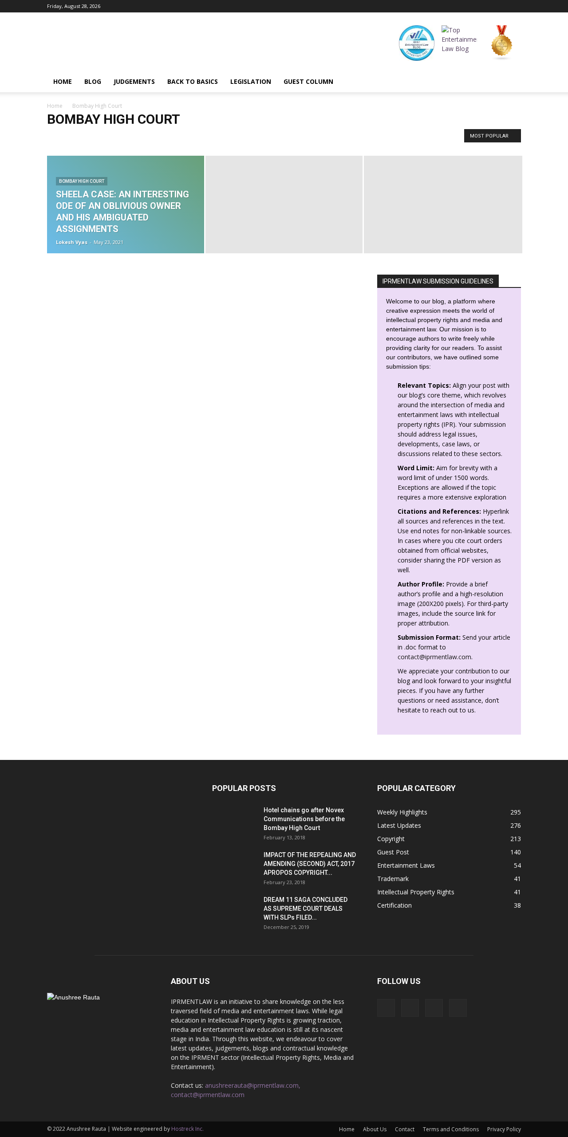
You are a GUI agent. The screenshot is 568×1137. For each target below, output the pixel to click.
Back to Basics (192, 81)
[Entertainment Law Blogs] (502, 43)
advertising (169, 137)
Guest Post (393, 852)
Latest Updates (399, 825)
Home (62, 81)
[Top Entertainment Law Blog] (459, 43)
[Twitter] (514, 6)
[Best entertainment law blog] (416, 43)
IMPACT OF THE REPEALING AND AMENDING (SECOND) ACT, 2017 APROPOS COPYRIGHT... (310, 863)
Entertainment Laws (406, 865)
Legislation (250, 81)
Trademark (393, 878)
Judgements (134, 81)
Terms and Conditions (451, 1129)
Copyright (391, 838)
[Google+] (485, 6)
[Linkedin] (499, 6)
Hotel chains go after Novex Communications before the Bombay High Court (304, 819)
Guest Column (308, 81)
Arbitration (268, 137)
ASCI (295, 137)
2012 (56, 137)
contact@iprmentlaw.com (434, 657)
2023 (76, 137)
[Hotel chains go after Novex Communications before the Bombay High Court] (234, 821)
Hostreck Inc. (187, 1129)
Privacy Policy (504, 1129)
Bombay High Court (81, 181)
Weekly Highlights (402, 812)
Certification (394, 905)
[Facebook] (470, 6)
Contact (404, 1129)
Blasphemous (342, 137)
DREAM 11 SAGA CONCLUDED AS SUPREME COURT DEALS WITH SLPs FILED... (305, 908)
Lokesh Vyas (71, 242)
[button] (510, 81)
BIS (313, 137)
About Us (375, 1129)
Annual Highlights (225, 137)
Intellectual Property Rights (415, 892)
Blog (92, 81)
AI (193, 137)
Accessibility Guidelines (118, 137)
